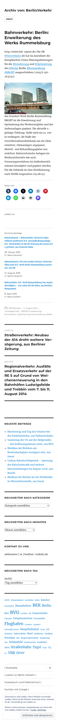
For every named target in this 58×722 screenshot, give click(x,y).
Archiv (8, 578)
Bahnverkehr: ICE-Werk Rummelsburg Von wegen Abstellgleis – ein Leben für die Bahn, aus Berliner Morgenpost (28, 285)
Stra (6, 647)
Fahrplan (8, 619)
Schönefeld (16, 642)
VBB (11, 653)
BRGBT (25, 311)
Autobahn (29, 600)
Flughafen (13, 623)
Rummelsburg (38, 314)
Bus (6, 613)
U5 (49, 647)
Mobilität (8, 634)
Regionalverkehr (30, 638)
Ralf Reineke (15, 308)
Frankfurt (28, 624)
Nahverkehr (20, 633)
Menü (9, 19)
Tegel (37, 647)
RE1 (18, 638)
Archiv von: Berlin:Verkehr (28, 10)
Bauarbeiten (23, 605)
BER (37, 605)
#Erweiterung (21, 64)
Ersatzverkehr (40, 613)
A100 (7, 600)
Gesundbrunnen (11, 629)
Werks (49, 314)
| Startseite (10, 667)
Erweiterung (35, 311)
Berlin (46, 605)
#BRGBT (9, 72)
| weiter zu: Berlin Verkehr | (20, 675)
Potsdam (9, 637)
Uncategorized (11, 311)
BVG (14, 612)
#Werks (13, 68)
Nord (30, 633)
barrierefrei (9, 606)
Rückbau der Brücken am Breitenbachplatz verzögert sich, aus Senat (29, 452)
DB (30, 613)
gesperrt (37, 624)
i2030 (42, 629)
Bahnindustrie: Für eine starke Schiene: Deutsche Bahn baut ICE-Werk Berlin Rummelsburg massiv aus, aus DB (28, 264)
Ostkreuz (38, 633)
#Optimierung (43, 64)
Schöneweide (30, 642)
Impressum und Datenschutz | (22, 682)
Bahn (37, 600)
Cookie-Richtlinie (38, 710)
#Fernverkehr (12, 55)
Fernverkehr (10, 314)
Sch (6, 642)
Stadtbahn (42, 642)
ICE (47, 629)
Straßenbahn (21, 647)
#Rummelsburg (36, 68)
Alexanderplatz (17, 600)
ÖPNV (20, 653)
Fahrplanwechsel (22, 618)
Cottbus (24, 613)
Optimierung (23, 314)
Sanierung (45, 638)
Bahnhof (45, 600)
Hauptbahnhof (29, 629)
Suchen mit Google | (16, 689)
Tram (44, 648)
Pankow (48, 633)
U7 (5, 653)
